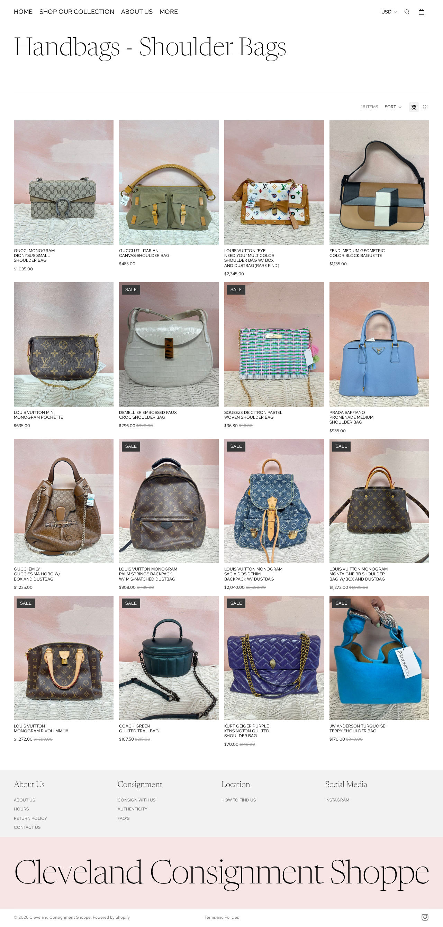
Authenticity (132, 809)
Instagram (337, 800)
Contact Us (27, 827)
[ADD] (103, 234)
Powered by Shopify (111, 917)
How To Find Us (239, 800)
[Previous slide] (24, 182)
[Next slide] (103, 182)
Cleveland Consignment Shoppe (60, 917)
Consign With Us (136, 800)
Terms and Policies (222, 917)
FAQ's (123, 818)
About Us (24, 800)
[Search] (407, 11)
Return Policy (30, 818)
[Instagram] (425, 917)
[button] (393, 107)
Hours (21, 809)
